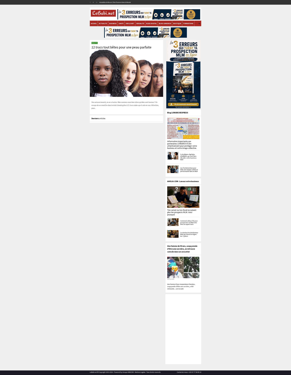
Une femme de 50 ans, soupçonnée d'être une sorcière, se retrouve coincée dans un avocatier (182, 249)
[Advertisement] (183, 329)
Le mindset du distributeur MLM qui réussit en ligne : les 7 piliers (189, 234)
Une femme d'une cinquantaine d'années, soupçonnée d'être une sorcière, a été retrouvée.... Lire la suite (181, 286)
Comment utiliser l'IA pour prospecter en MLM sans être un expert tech (189, 222)
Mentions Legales (140, 372)
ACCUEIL (94, 23)
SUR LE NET (130, 23)
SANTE (121, 23)
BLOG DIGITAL (151, 23)
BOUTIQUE (177, 23)
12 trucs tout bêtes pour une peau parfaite (121, 47)
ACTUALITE (103, 23)
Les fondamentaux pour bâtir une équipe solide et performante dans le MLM (189, 169)
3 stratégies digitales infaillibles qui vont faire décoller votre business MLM (188, 157)
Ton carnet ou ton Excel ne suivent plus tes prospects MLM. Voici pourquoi (181, 212)
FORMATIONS (188, 23)
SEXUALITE (140, 23)
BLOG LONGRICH (165, 23)
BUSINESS (113, 23)
